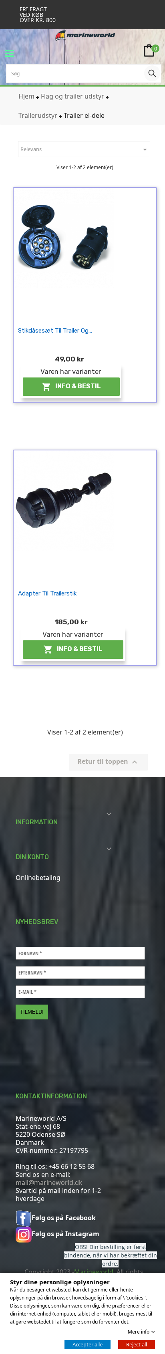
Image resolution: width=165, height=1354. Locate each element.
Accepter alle (87, 1344)
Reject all (136, 1344)
